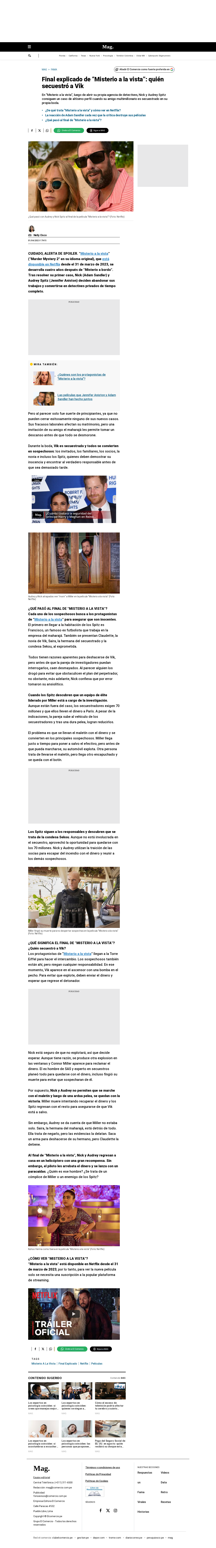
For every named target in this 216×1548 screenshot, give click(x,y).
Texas (83, 56)
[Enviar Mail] (30, 235)
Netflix (84, 1363)
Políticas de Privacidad (98, 1474)
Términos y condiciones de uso (102, 1467)
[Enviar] (30, 56)
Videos (165, 1472)
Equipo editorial (41, 1477)
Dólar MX (141, 56)
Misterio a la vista (44, 1363)
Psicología (108, 56)
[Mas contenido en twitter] (108, 1510)
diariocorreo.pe (134, 1537)
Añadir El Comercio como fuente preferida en (144, 69)
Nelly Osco (40, 235)
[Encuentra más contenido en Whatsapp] (47, 130)
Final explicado (68, 1363)
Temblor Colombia (124, 56)
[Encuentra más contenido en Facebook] (32, 130)
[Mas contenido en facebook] (100, 1510)
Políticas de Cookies (96, 1481)
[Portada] (41, 1474)
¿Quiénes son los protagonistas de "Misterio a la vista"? (82, 376)
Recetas (166, 1502)
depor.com (99, 1537)
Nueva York (94, 56)
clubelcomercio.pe (62, 1537)
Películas (96, 1363)
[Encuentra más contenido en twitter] (39, 130)
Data (164, 1482)
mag (170, 1537)
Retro (164, 1492)
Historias (143, 1511)
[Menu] (31, 47)
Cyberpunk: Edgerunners (159, 56)
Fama (141, 1492)
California (73, 56)
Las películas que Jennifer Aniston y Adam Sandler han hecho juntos (87, 397)
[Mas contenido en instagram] (115, 1510)
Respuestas (145, 1472)
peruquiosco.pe (155, 1537)
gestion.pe (83, 1537)
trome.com (115, 1537)
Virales (142, 1502)
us (139, 1482)
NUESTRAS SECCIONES (148, 1467)
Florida (62, 56)
